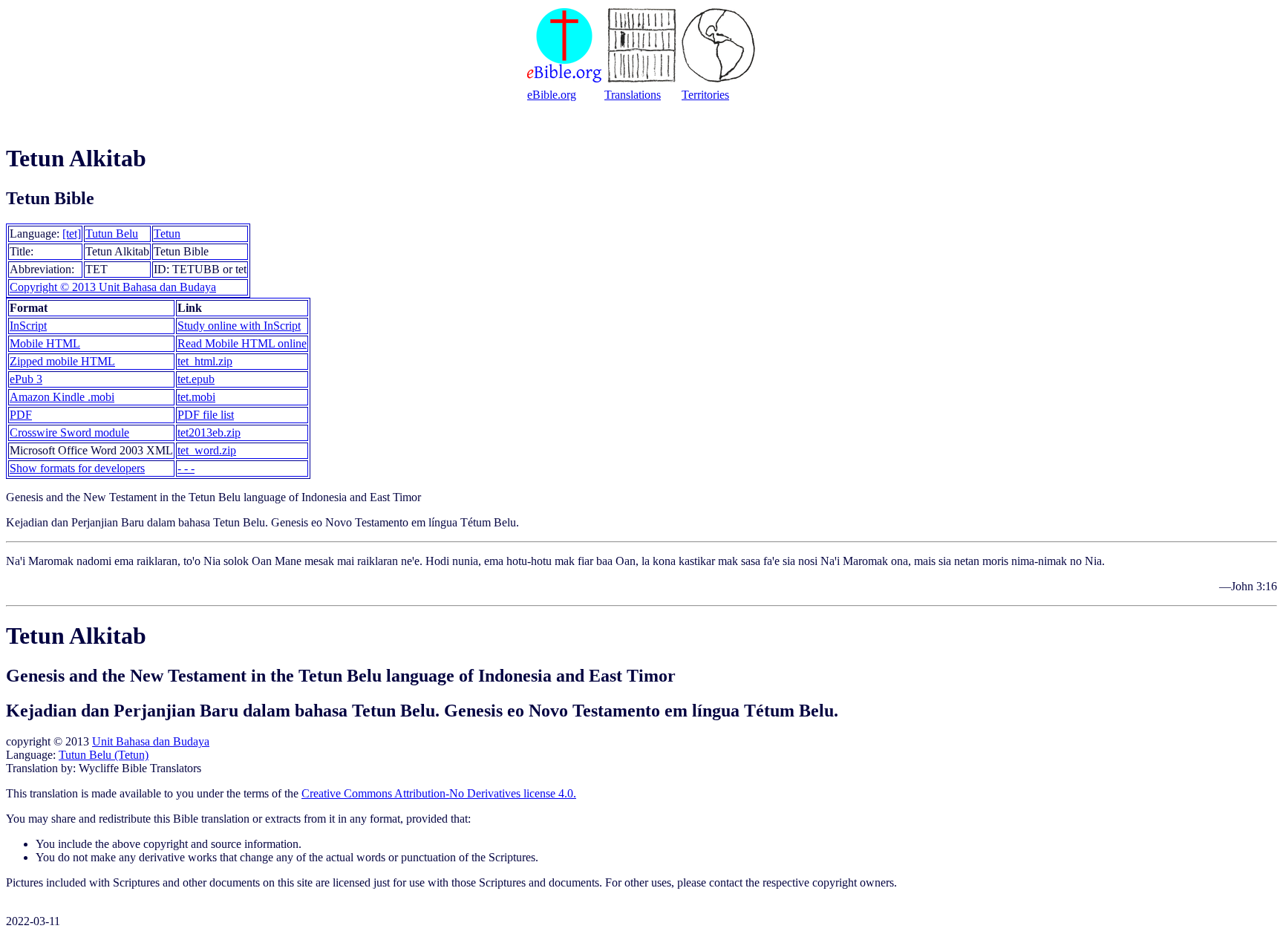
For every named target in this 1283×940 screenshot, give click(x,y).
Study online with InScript (239, 325)
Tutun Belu (111, 233)
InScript (28, 325)
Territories (705, 94)
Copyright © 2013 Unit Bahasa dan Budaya (113, 287)
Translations (632, 94)
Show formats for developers (77, 468)
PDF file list (205, 414)
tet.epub (196, 379)
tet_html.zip (204, 361)
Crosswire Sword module (69, 432)
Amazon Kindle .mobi (62, 397)
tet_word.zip (206, 450)
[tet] (71, 233)
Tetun (167, 233)
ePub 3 (26, 379)
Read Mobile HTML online (242, 343)
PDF (21, 414)
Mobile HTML (45, 343)
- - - (186, 468)
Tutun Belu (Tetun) (103, 754)
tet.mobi (196, 397)
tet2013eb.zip (209, 432)
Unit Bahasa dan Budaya (150, 741)
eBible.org (551, 94)
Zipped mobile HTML (62, 361)
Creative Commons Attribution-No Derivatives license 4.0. (438, 793)
